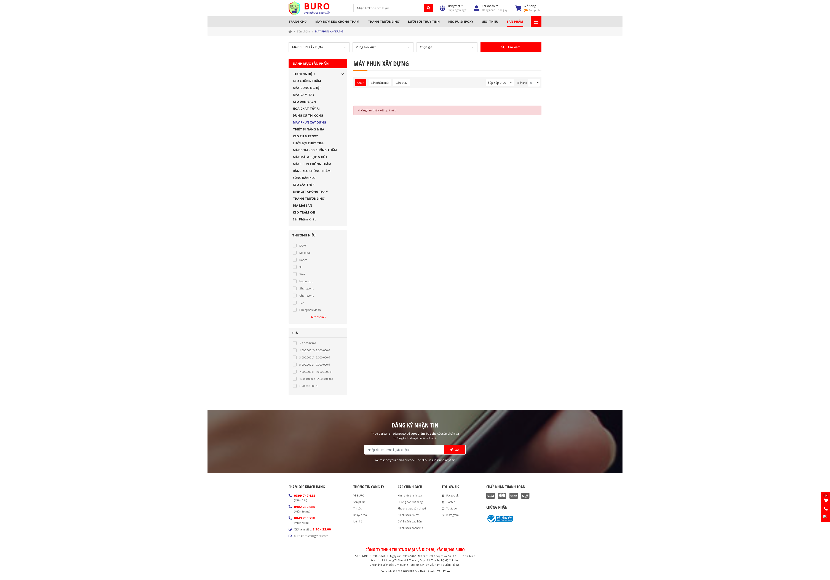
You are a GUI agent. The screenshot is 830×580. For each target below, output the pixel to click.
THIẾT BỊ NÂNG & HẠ (308, 129)
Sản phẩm (303, 31)
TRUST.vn (443, 571)
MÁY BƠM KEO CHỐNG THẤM (337, 21)
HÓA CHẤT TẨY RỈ (306, 108)
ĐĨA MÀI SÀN (302, 205)
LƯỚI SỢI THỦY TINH (424, 21)
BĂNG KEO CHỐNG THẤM (311, 171)
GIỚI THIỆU (490, 21)
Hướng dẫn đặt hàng (410, 502)
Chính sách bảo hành (410, 521)
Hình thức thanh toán (410, 495)
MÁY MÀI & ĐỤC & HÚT (310, 157)
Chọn (360, 83)
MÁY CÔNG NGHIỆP (307, 88)
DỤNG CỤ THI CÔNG (308, 115)
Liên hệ (357, 521)
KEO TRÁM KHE (304, 212)
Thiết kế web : (428, 571)
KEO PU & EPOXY (460, 21)
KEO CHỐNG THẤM (307, 81)
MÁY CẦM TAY (303, 95)
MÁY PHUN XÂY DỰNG (329, 31)
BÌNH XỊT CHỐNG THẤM (310, 192)
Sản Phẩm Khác (304, 219)
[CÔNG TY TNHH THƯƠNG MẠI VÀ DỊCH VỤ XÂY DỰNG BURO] (309, 8)
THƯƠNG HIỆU (304, 74)
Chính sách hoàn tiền (410, 528)
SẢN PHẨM (515, 21)
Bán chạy (401, 83)
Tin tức (357, 508)
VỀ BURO (358, 495)
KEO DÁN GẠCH (304, 102)
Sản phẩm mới (380, 83)
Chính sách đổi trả (408, 515)
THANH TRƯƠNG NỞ (383, 21)
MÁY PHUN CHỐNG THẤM (312, 164)
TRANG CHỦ (298, 21)
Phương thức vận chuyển (412, 508)
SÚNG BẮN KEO (304, 178)
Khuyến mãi (360, 515)
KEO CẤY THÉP (303, 185)
